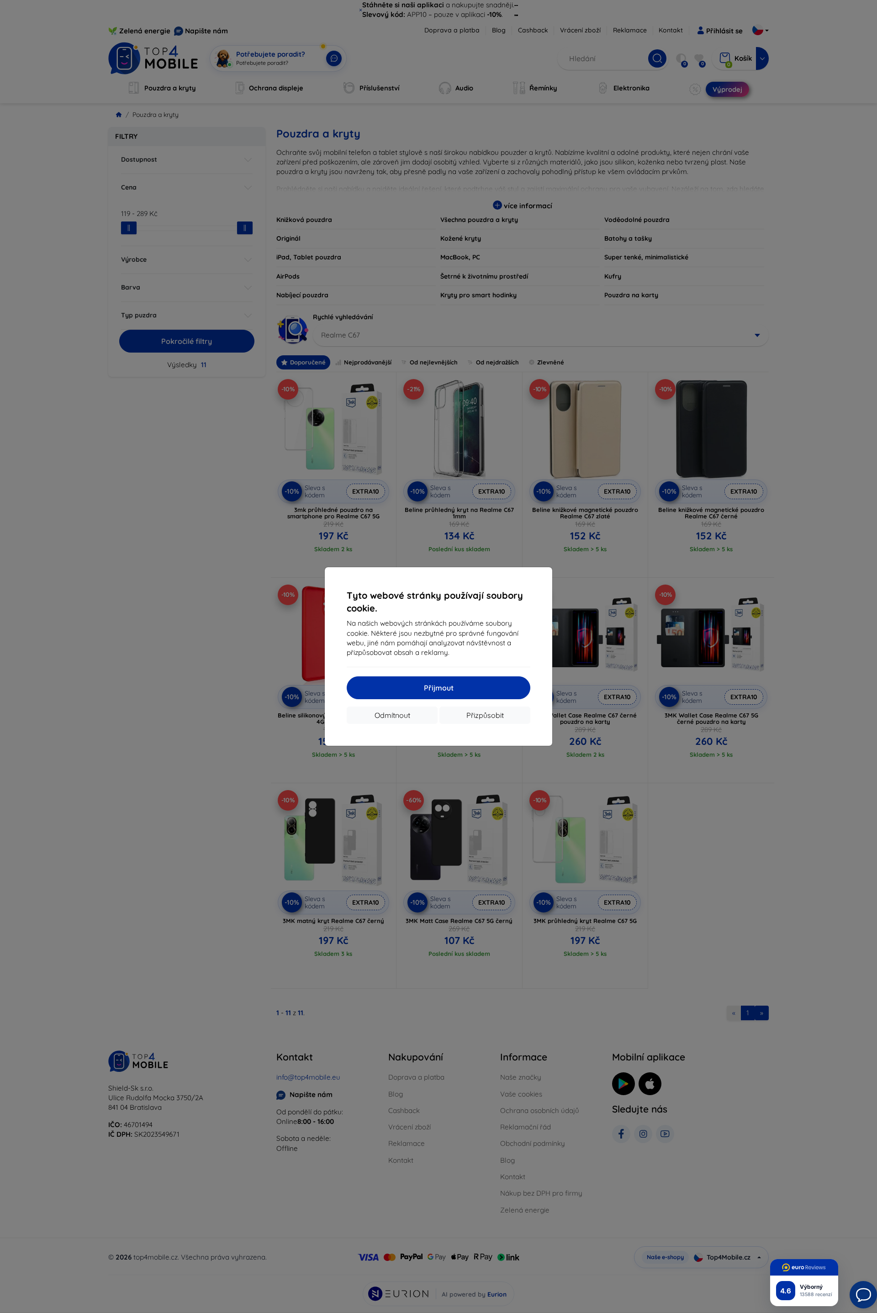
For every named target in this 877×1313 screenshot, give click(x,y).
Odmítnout (392, 715)
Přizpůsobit (485, 715)
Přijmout (439, 687)
